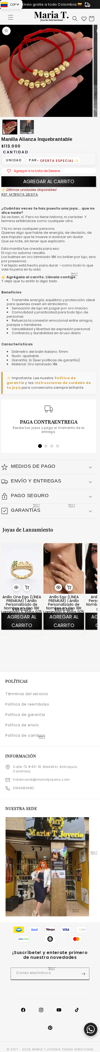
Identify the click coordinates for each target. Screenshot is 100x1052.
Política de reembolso (27, 704)
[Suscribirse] (83, 974)
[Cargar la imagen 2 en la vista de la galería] (27, 127)
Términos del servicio (26, 694)
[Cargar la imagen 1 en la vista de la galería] (10, 127)
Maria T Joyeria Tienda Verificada (62, 1049)
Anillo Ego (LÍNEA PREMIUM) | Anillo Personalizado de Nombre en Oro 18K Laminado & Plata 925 (63, 604)
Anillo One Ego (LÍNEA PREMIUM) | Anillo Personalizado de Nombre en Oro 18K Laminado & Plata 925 (21, 604)
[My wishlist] (84, 18)
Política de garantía (25, 714)
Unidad (14, 160)
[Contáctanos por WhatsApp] (90, 1029)
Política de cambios (25, 735)
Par (33, 160)
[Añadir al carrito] (27, 587)
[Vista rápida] (16, 587)
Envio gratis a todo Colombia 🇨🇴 (52, 4)
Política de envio (22, 725)
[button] (11, 17)
